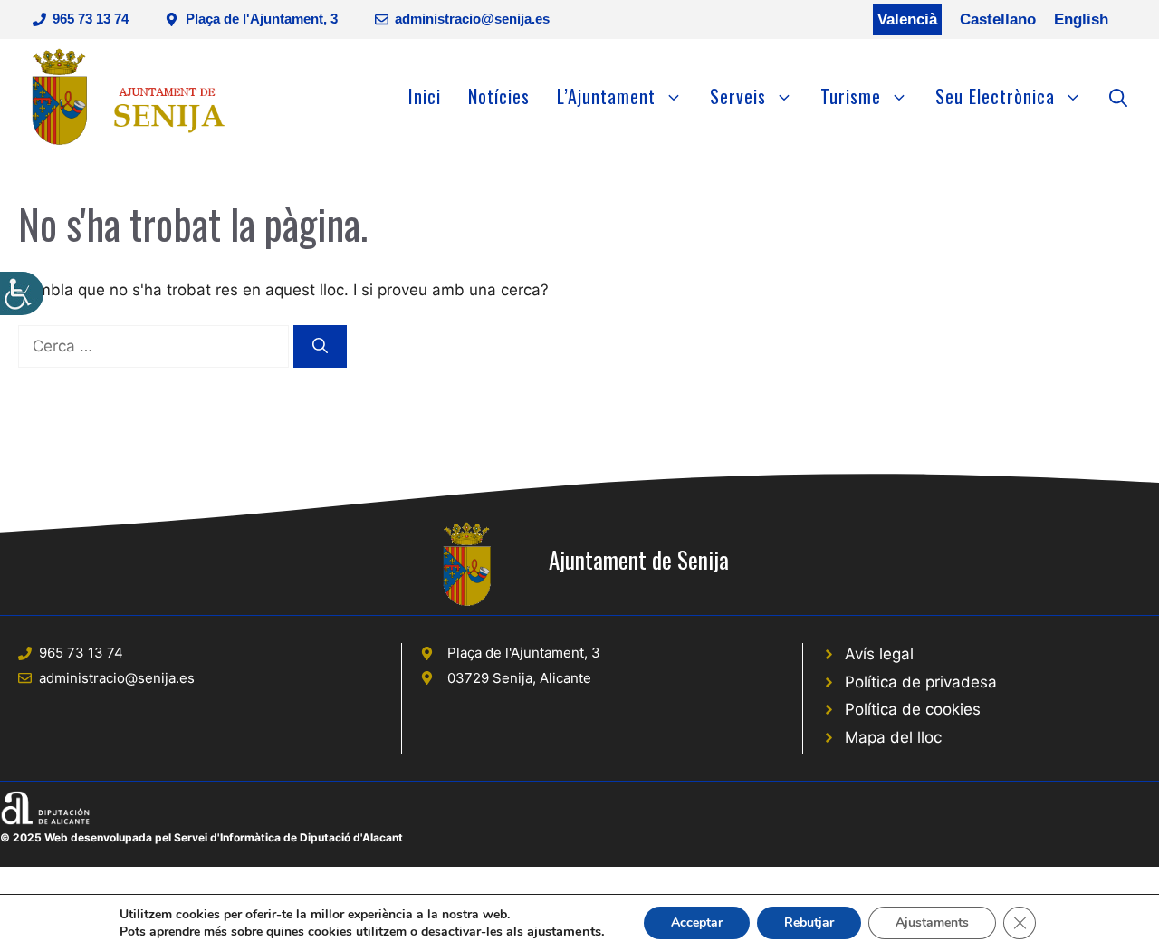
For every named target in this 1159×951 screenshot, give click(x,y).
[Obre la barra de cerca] (1118, 96)
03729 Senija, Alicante (519, 678)
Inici (424, 96)
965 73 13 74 (91, 18)
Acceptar (697, 922)
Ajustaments (932, 922)
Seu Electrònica (995, 96)
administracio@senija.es (472, 18)
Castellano (998, 19)
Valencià (907, 19)
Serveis (738, 96)
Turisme (850, 96)
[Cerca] (320, 347)
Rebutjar (809, 922)
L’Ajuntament (606, 96)
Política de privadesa (921, 682)
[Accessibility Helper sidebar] (21, 293)
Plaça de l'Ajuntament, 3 (262, 18)
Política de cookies (913, 709)
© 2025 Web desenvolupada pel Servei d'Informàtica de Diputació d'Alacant (201, 837)
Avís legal (879, 654)
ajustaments (564, 931)
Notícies (499, 96)
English (1081, 19)
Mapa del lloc (893, 737)
